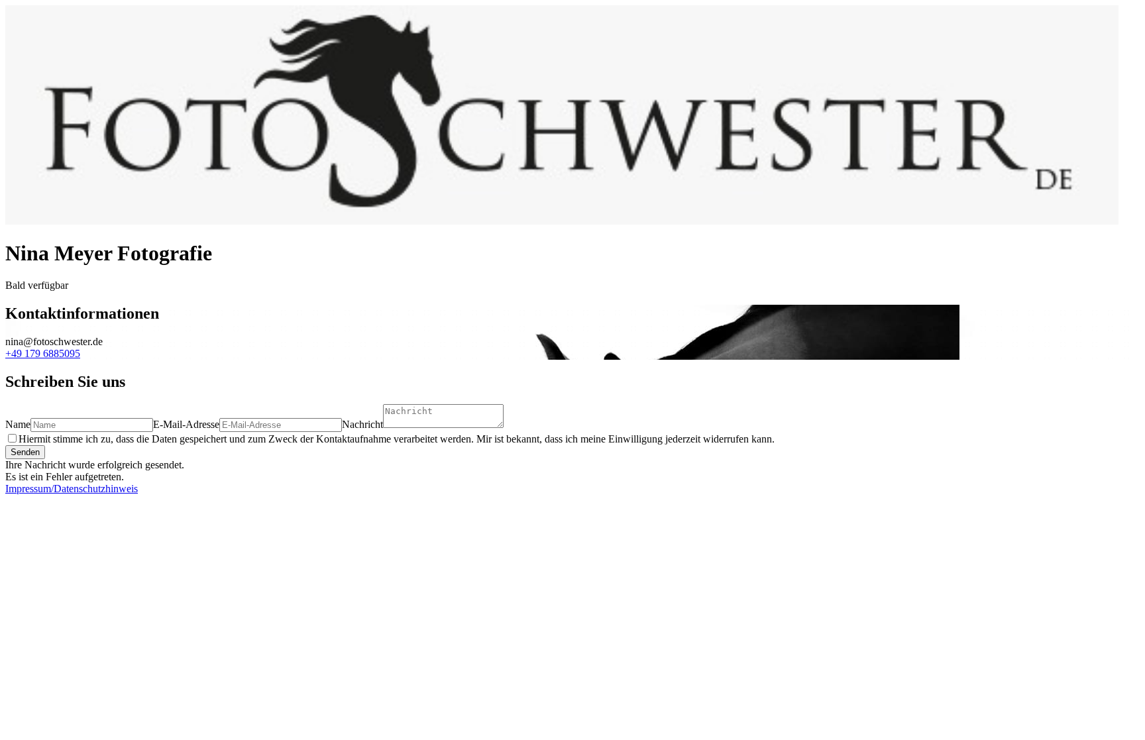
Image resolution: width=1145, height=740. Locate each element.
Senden (25, 452)
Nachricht (362, 424)
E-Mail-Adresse (186, 424)
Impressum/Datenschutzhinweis (71, 488)
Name (17, 424)
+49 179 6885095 (42, 353)
